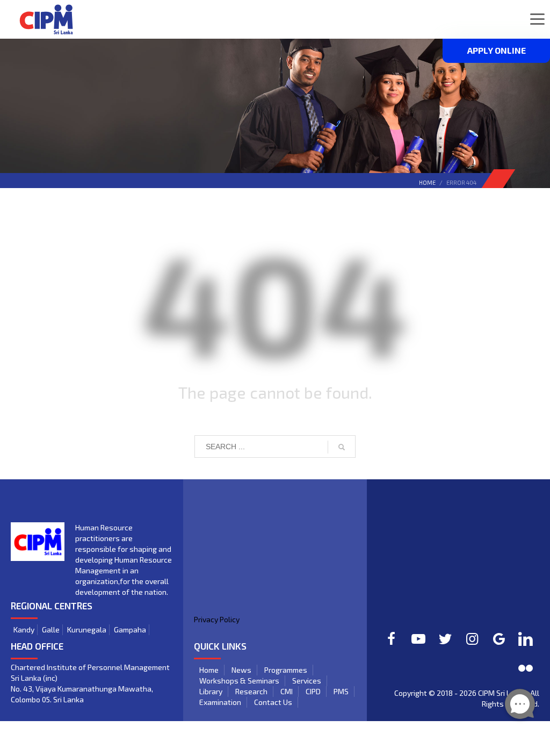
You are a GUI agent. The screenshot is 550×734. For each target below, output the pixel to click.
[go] (342, 447)
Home (427, 182)
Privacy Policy (217, 619)
